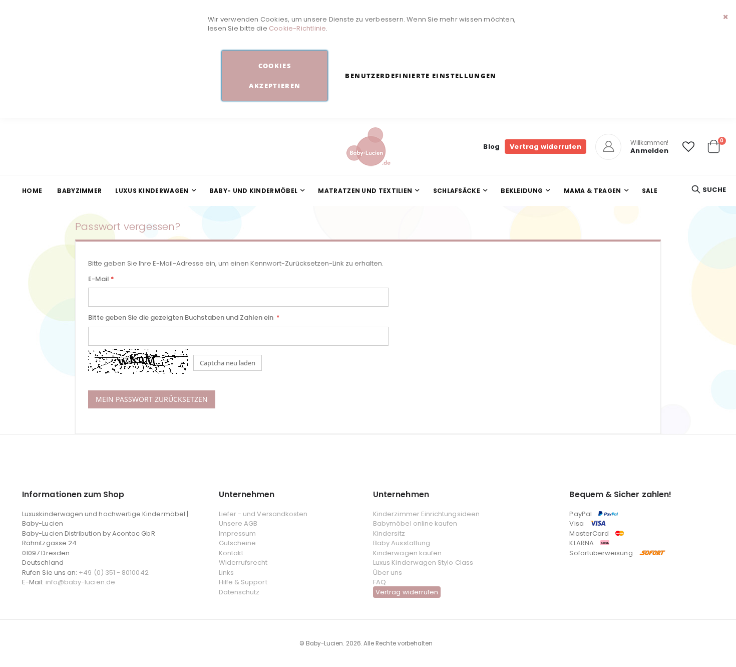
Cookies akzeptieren (274, 75)
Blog (491, 146)
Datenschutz (239, 592)
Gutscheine (237, 543)
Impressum (237, 533)
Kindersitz (389, 533)
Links (226, 572)
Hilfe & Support (243, 582)
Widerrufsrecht (243, 562)
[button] (688, 146)
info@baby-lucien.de (80, 582)
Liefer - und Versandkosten (263, 514)
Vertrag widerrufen (545, 146)
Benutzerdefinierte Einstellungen (420, 75)
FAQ (379, 582)
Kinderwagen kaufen (407, 553)
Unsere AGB (238, 523)
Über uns (388, 572)
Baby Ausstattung (401, 543)
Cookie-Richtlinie (297, 28)
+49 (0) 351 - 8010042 (113, 572)
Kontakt (231, 553)
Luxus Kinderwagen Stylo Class (423, 562)
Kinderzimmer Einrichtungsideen (426, 514)
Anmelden (649, 150)
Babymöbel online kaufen (415, 523)
